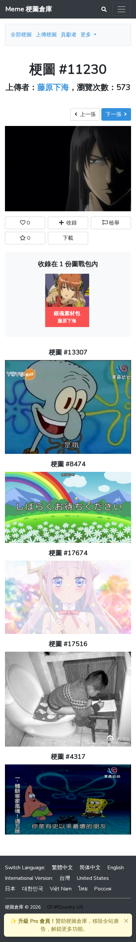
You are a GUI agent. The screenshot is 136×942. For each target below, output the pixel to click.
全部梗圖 (21, 34)
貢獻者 (69, 34)
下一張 (115, 114)
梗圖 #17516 (68, 643)
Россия (102, 888)
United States (93, 878)
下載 (68, 238)
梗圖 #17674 (68, 553)
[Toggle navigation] (121, 9)
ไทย (82, 888)
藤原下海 (53, 87)
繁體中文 (62, 867)
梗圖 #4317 (68, 756)
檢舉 (113, 222)
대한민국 (32, 888)
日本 (10, 888)
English (115, 867)
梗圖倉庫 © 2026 (23, 907)
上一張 (86, 114)
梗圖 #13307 (68, 352)
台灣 (64, 878)
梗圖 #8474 (68, 464)
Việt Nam (61, 888)
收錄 (70, 222)
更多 (86, 34)
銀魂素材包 (67, 313)
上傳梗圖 (46, 34)
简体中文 (90, 867)
